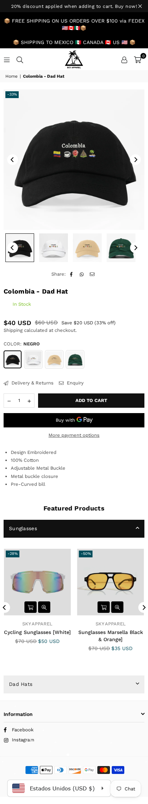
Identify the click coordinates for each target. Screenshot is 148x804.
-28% (13, 553)
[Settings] (124, 59)
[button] (137, 59)
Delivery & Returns (32, 383)
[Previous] (12, 159)
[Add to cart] (30, 607)
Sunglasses (23, 528)
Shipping (13, 330)
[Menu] (6, 59)
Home (11, 76)
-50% (86, 553)
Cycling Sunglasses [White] (37, 632)
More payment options (74, 435)
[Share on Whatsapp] (82, 274)
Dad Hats (20, 684)
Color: (22, 344)
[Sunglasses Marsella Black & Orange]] (110, 582)
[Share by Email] (92, 274)
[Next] (135, 159)
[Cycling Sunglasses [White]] (37, 582)
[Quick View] (44, 607)
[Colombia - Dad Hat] (20, 248)
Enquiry (74, 383)
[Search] (19, 59)
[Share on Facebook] (71, 274)
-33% (12, 94)
